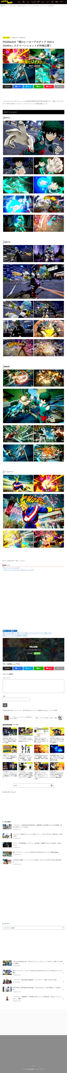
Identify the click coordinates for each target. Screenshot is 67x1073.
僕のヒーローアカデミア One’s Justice (11, 567)
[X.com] (65, 2)
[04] (18, 194)
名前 (4, 696)
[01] (33, 155)
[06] (18, 213)
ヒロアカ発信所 (30, 1069)
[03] (49, 175)
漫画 (26, 635)
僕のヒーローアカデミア (10, 635)
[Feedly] (37, 653)
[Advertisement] (33, 21)
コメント (6, 678)
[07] (49, 213)
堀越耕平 (20, 635)
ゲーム (7, 5)
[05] (49, 194)
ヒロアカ (49, 633)
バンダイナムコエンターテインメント (35, 633)
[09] (49, 232)
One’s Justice (13, 5)
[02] (18, 175)
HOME (3, 5)
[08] (18, 232)
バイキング (21, 633)
